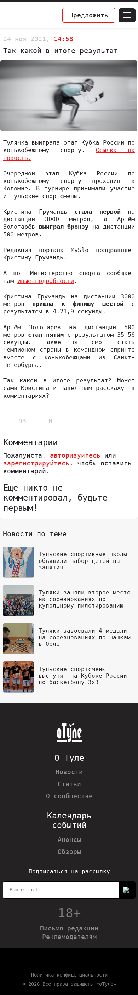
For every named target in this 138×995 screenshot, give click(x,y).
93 (22, 421)
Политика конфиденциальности (69, 975)
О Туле (69, 757)
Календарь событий (69, 820)
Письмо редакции (69, 928)
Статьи (69, 784)
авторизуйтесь (75, 455)
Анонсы (69, 839)
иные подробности (45, 280)
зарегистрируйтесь (36, 463)
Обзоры (69, 851)
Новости (69, 772)
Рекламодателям (69, 936)
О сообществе (69, 796)
